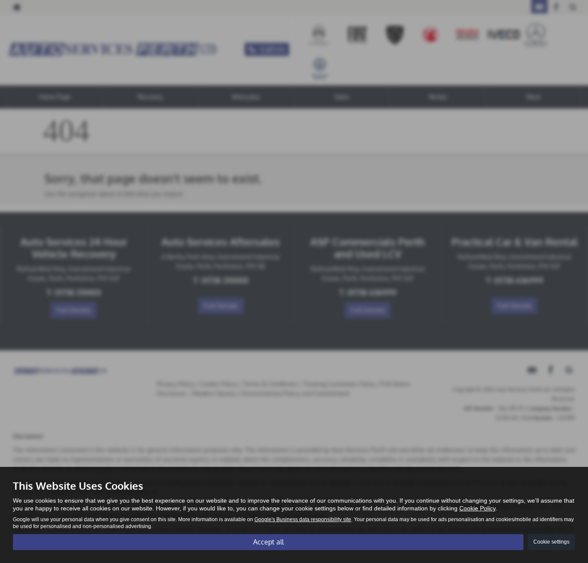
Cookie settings (551, 542)
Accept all (268, 542)
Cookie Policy (477, 508)
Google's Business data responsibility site (302, 519)
